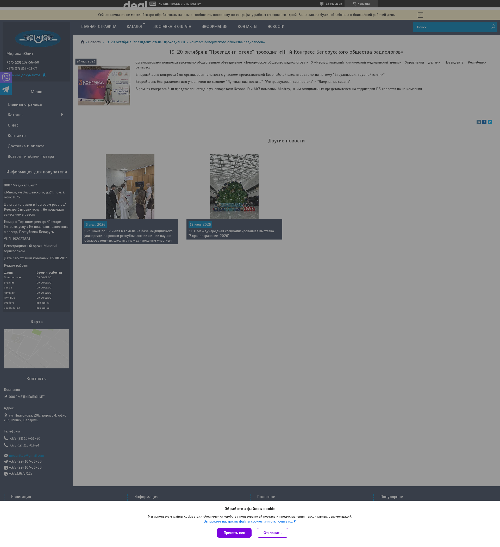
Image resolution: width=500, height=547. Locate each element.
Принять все (234, 533)
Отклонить (273, 533)
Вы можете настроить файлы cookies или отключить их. (248, 521)
